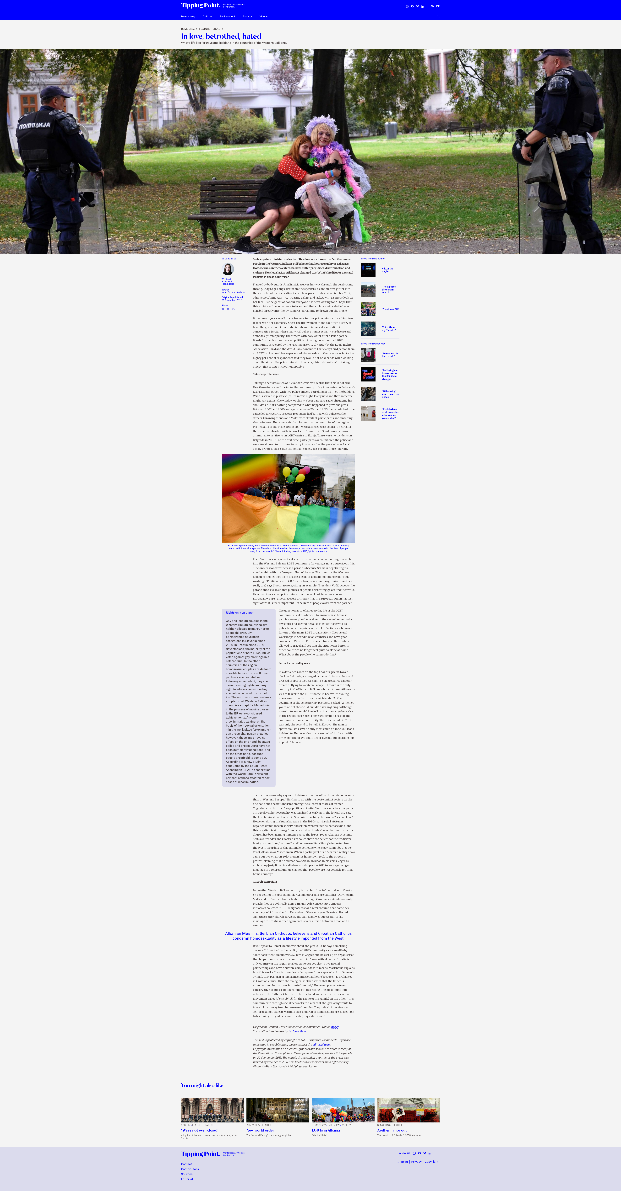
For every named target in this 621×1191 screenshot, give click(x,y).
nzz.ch (335, 1027)
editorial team (321, 1044)
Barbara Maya (297, 1031)
